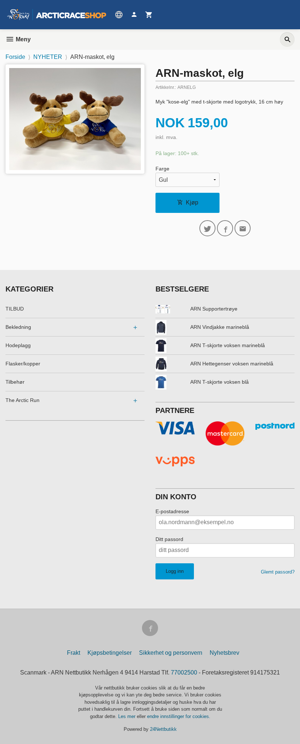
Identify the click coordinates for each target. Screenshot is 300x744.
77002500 (184, 672)
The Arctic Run (22, 400)
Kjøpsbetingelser (109, 653)
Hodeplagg (18, 345)
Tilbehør (15, 382)
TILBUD (14, 309)
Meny (22, 39)
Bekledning (18, 327)
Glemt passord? (278, 572)
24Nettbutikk (163, 729)
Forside (15, 57)
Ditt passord (169, 539)
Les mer (127, 716)
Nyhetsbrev (224, 653)
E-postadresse (172, 511)
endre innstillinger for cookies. (178, 716)
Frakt (73, 653)
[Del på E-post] (243, 228)
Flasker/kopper (22, 364)
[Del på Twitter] (207, 228)
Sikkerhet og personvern (170, 653)
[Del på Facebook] (225, 228)
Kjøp (192, 202)
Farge (162, 169)
